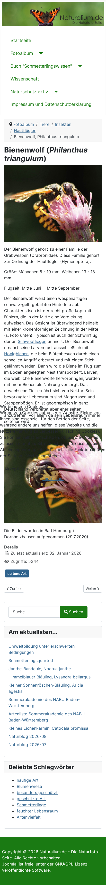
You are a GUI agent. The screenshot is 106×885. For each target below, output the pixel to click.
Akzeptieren (16, 468)
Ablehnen (47, 468)
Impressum (53, 478)
